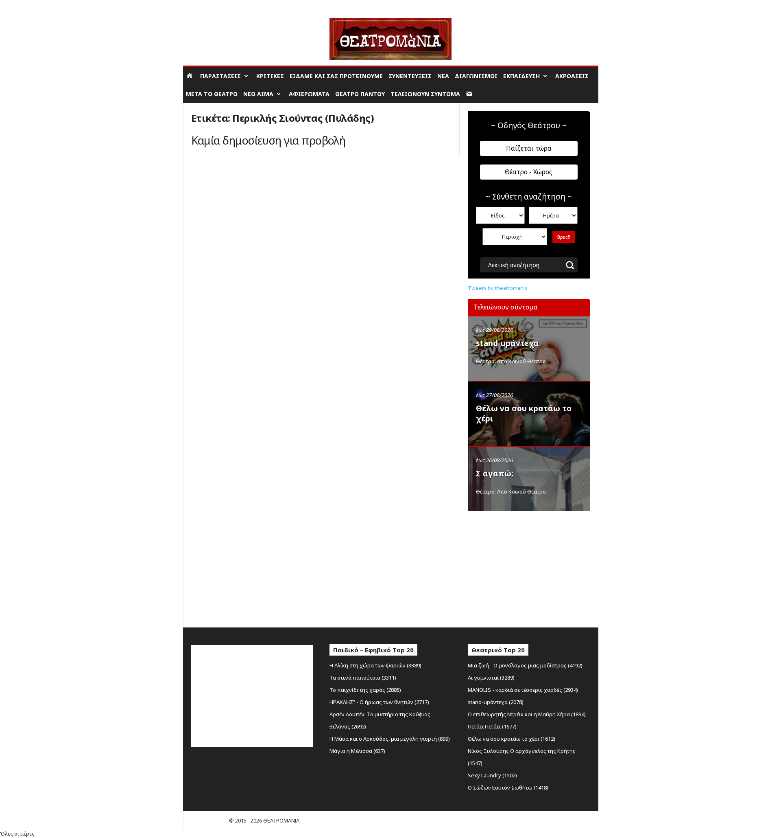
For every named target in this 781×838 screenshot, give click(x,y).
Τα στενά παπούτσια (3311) (362, 677)
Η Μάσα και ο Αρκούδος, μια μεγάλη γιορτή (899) (389, 738)
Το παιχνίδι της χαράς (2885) (365, 689)
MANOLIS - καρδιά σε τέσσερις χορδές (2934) (523, 689)
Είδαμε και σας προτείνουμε (336, 76)
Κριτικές (270, 76)
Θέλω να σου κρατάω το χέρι (524, 413)
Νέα (443, 76)
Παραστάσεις (220, 76)
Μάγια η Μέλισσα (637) (357, 751)
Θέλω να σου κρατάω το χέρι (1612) (511, 738)
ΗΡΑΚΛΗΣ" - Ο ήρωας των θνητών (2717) (379, 702)
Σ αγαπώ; (494, 473)
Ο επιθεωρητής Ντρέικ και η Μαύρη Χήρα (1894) (527, 714)
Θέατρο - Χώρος (528, 171)
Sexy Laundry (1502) (492, 775)
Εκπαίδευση (521, 76)
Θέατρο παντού (360, 94)
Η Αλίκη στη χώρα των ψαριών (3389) (375, 665)
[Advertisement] (529, 567)
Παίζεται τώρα (529, 148)
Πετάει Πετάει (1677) (492, 726)
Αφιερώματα (309, 94)
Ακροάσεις (572, 76)
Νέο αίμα (258, 94)
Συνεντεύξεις (410, 76)
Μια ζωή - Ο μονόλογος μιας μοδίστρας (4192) (525, 665)
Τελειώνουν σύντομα (425, 94)
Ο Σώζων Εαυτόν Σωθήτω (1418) (508, 787)
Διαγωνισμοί (476, 76)
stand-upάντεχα (507, 343)
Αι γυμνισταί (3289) (491, 677)
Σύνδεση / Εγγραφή (207, 6)
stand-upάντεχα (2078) (496, 702)
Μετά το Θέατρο (212, 94)
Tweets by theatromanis (498, 288)
